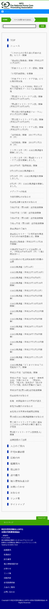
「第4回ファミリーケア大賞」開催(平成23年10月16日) (26, 105)
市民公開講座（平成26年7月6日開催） (26, 335)
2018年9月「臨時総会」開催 (23, 166)
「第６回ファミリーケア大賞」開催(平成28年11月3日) (26, 128)
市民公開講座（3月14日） (22, 267)
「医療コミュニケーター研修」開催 (26, 68)
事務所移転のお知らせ (20, 197)
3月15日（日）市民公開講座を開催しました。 (26, 177)
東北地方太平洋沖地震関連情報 (24, 411)
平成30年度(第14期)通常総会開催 (26, 390)
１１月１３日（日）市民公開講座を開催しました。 (26, 151)
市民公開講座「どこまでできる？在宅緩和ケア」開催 (26, 366)
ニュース (15, 46)
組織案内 (15, 463)
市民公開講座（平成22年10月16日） (27, 272)
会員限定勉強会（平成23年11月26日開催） (26, 243)
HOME (5, 20)
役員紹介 (15, 469)
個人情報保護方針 (19, 481)
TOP (12, 40)
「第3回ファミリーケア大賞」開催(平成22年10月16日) (26, 97)
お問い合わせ (17, 487)
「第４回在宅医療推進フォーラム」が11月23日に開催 (26, 113)
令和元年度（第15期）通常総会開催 (27, 223)
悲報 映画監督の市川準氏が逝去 (26, 401)
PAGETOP (42, 518)
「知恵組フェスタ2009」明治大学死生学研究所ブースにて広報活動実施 (26, 88)
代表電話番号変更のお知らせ (23, 202)
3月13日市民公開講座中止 (22, 171)
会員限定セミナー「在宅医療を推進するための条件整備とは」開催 (26, 235)
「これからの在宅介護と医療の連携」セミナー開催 (25, 54)
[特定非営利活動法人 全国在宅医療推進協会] (17, 6)
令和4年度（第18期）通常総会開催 (26, 218)
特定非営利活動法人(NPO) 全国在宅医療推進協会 (28, 600)
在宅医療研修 (17, 452)
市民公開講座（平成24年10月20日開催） (26, 305)
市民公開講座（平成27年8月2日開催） (26, 350)
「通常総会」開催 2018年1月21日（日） (26, 143)
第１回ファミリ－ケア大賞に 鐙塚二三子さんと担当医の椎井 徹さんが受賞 (26, 424)
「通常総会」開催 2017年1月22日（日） (26, 136)
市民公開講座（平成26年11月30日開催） (26, 328)
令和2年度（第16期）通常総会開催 (26, 207)
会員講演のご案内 (18, 229)
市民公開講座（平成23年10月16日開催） (26, 284)
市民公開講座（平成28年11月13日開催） (26, 358)
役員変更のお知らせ (19, 396)
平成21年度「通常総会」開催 (24, 372)
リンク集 (15, 498)
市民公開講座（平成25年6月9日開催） (26, 320)
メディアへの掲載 (18, 191)
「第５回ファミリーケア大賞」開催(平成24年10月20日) (26, 120)
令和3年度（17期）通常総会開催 (25, 213)
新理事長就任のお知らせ (21, 406)
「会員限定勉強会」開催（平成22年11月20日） (27, 61)
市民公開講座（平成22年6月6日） (26, 278)
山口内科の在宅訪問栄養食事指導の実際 (26, 260)
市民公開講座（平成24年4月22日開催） (27, 312)
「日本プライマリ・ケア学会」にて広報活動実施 (26, 80)
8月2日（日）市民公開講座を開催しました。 (27, 185)
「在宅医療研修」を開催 (21, 74)
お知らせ (15, 493)
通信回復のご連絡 (18, 440)
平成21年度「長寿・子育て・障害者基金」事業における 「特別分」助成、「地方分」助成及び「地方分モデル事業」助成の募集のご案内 (27, 381)
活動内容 (15, 457)
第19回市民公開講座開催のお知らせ (27, 417)
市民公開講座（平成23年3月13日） (27, 291)
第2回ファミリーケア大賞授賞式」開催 (26, 433)
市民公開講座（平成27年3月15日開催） (27, 343)
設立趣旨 (15, 475)
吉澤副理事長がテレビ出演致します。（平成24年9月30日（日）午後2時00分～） (27, 251)
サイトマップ (17, 504)
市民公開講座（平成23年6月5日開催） (26, 297)
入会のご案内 (17, 446)
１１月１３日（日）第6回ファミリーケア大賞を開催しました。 (26, 159)
